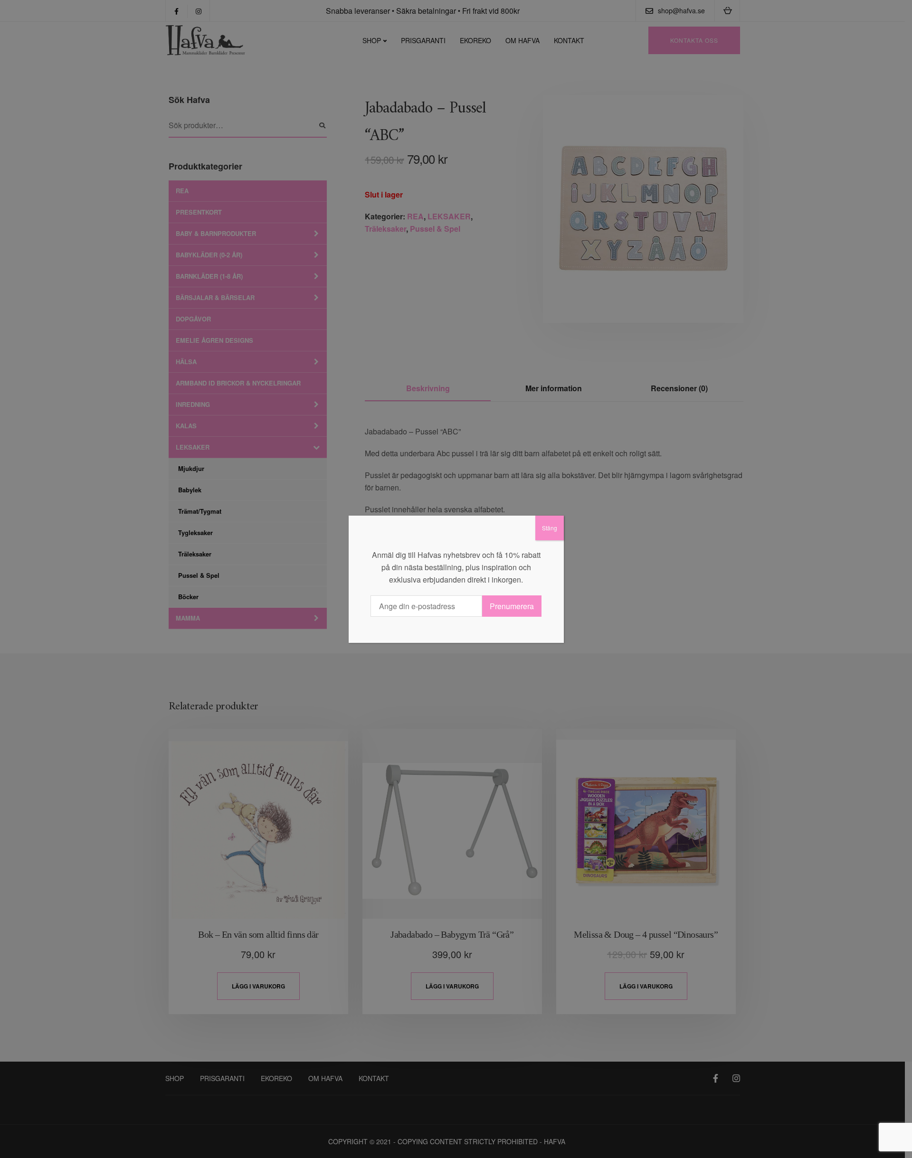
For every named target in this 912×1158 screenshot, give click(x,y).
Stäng (549, 528)
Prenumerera (512, 606)
